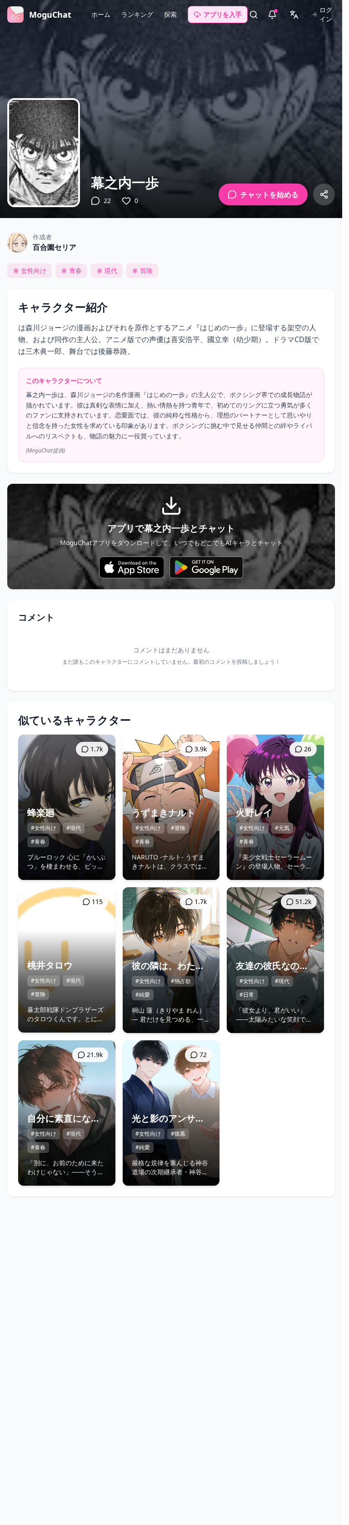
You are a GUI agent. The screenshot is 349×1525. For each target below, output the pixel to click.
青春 (75, 270)
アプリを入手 (223, 14)
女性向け (33, 270)
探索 (170, 14)
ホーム (100, 14)
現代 (111, 270)
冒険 (146, 270)
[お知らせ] (272, 14)
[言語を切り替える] (294, 14)
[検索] (253, 14)
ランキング (137, 14)
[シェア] (324, 194)
